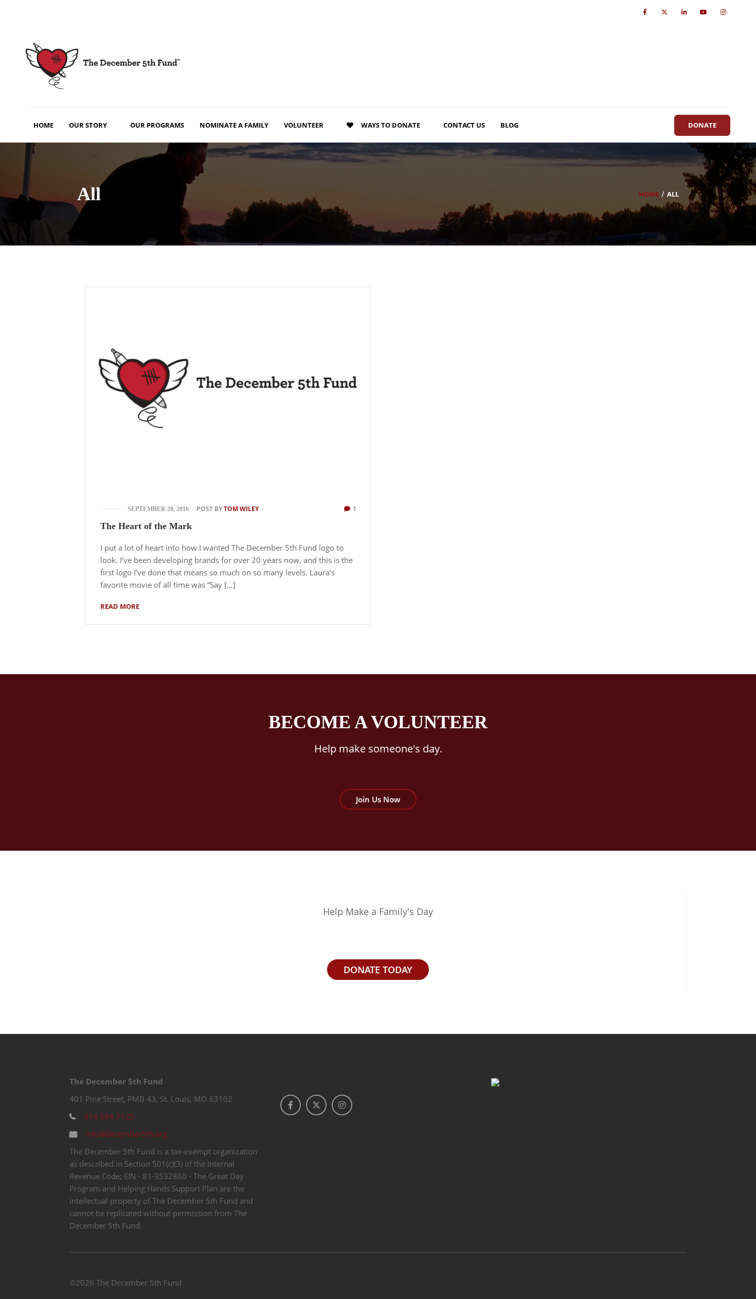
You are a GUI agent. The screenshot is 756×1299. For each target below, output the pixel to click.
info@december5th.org (125, 1134)
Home (649, 194)
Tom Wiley (241, 508)
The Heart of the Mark (146, 526)
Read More (119, 606)
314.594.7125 (108, 1116)
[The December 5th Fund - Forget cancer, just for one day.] (103, 65)
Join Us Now (378, 799)
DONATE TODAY (378, 969)
